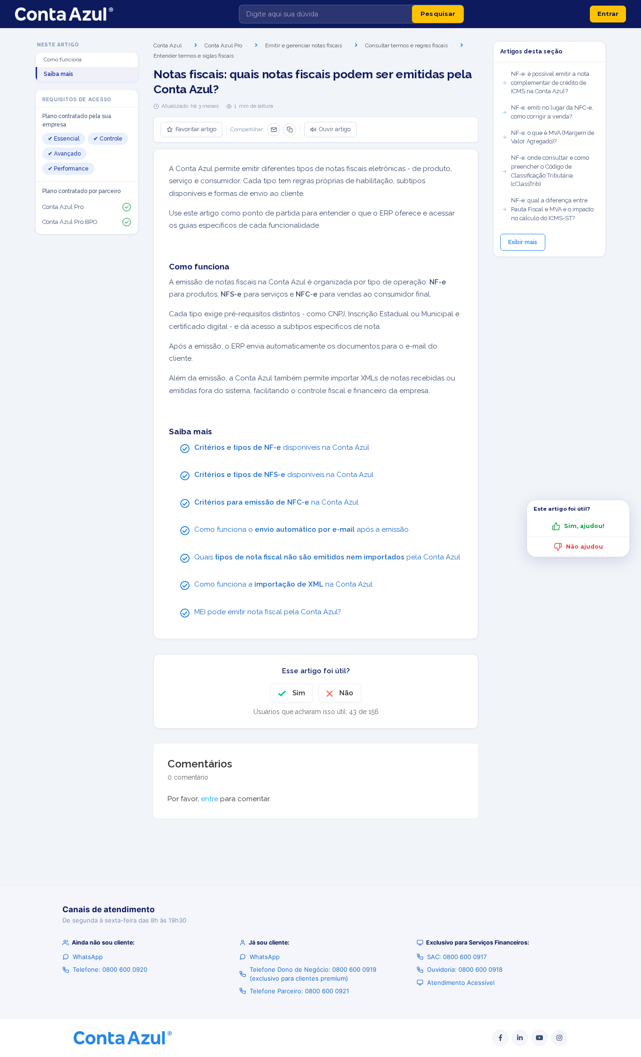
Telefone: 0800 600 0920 (110, 969)
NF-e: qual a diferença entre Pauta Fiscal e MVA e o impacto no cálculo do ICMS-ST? (552, 209)
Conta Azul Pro (223, 45)
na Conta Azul (276, 502)
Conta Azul (167, 45)
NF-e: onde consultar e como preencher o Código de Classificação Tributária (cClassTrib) (550, 170)
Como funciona (63, 60)
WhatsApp (88, 956)
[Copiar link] (289, 129)
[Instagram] (559, 1038)
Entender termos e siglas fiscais (193, 55)
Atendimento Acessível (461, 982)
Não (346, 693)
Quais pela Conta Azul (327, 557)
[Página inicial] (64, 14)
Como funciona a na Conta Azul (283, 584)
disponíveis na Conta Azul (281, 447)
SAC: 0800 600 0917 (457, 956)
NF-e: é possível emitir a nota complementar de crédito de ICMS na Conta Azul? (550, 82)
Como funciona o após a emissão (301, 529)
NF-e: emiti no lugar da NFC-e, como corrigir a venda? (552, 112)
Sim (298, 693)
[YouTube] (540, 1038)
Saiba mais (58, 74)
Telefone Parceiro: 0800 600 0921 (299, 991)
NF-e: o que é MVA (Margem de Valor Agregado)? (552, 137)
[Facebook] (500, 1038)
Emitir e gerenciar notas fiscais (303, 45)
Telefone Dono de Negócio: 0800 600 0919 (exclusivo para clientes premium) (313, 974)
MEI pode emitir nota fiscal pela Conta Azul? (267, 612)
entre (209, 799)
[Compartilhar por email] (273, 129)
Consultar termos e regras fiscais (406, 45)
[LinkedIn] (520, 1038)
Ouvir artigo (335, 129)
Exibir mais (522, 242)
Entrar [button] (607, 13)
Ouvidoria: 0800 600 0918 (465, 969)
